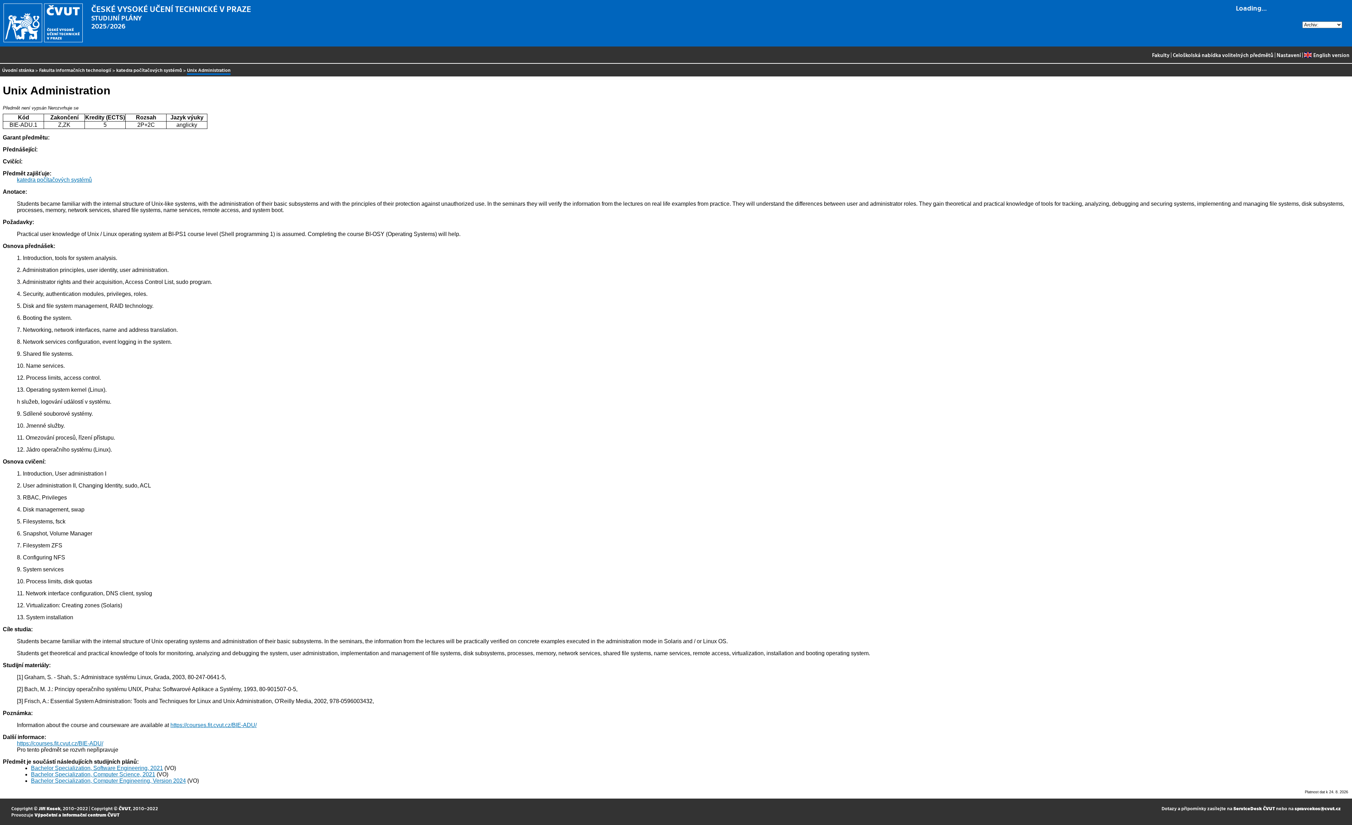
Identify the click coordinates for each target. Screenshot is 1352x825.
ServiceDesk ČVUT (1254, 808)
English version (1331, 55)
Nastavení (1289, 55)
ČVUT (125, 808)
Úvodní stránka (18, 70)
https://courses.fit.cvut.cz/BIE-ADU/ (213, 725)
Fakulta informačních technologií (75, 70)
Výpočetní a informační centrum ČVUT (77, 814)
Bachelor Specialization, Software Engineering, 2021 (97, 768)
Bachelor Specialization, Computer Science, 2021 (93, 774)
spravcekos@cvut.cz (1318, 808)
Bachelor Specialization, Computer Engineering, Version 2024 (108, 781)
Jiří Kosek (50, 808)
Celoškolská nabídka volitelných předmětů (1223, 55)
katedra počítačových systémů (149, 70)
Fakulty (1161, 55)
